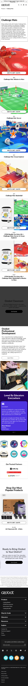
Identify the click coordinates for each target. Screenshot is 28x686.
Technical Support (5, 631)
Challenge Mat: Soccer (14, 118)
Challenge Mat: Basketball (14, 195)
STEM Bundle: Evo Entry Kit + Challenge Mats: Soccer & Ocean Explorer (14, 236)
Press (2, 633)
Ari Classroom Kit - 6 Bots (14, 529)
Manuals (3, 682)
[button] (26, 5)
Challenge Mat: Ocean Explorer (14, 157)
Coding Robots (6, 602)
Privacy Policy (4, 673)
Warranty (3, 679)
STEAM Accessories (8, 604)
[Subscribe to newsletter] (25, 645)
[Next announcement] (26, 1)
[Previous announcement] (1, 1)
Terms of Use (3, 671)
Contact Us (4, 629)
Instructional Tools (7, 606)
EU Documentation (5, 677)
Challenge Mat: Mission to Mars (14, 79)
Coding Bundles (7, 608)
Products (3, 8)
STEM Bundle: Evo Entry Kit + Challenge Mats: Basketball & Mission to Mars (14, 278)
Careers (3, 635)
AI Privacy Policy (4, 675)
